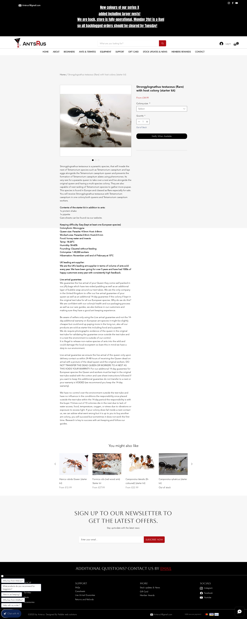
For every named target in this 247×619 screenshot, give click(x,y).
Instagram (208, 588)
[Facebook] (232, 3)
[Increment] (147, 121)
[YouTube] (236, 3)
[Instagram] (228, 3)
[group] (123, 473)
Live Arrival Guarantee (85, 595)
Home (63, 74)
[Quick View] (73, 464)
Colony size (143, 103)
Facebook (208, 593)
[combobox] (161, 108)
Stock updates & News (150, 587)
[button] (236, 44)
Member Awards (147, 595)
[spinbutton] (143, 121)
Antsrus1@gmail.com (31, 5)
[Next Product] (192, 464)
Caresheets (80, 591)
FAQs (77, 587)
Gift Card (144, 591)
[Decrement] (139, 121)
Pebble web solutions (67, 614)
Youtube (207, 597)
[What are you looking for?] (162, 43)
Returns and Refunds (84, 599)
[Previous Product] (55, 464)
